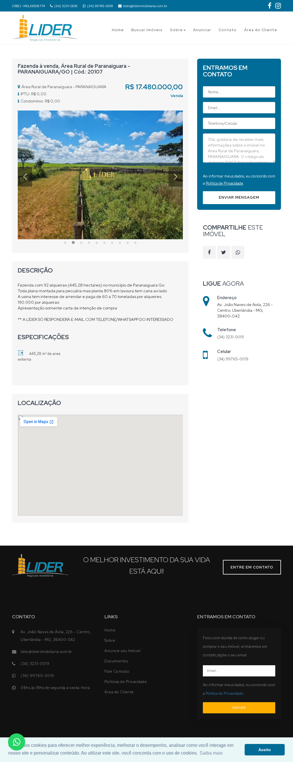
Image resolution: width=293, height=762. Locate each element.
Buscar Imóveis (147, 29)
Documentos (116, 661)
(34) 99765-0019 (100, 6)
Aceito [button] (264, 749)
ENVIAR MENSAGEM (239, 197)
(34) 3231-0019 (66, 6)
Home (118, 29)
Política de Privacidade (224, 183)
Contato (228, 29)
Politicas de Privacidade (125, 681)
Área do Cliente (260, 29)
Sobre (176, 29)
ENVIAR (239, 708)
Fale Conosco (116, 671)
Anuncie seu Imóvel (122, 650)
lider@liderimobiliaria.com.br (145, 6)
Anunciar (202, 29)
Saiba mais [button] (211, 753)
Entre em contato (252, 567)
